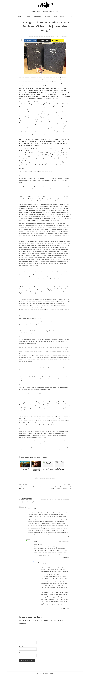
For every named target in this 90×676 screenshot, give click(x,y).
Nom (21, 640)
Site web (21, 652)
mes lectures (45, 477)
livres (40, 477)
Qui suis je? (27, 16)
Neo (57, 35)
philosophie (52, 477)
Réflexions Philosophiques (36, 35)
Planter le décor (37, 16)
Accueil (20, 16)
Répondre (64, 536)
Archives (55, 16)
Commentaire (23, 623)
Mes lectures (47, 16)
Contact (62, 16)
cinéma (36, 477)
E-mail (21, 646)
